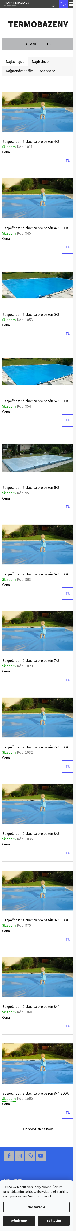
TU (67, 160)
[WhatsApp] (30, 1156)
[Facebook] (9, 1156)
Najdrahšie (40, 61)
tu (51, 1196)
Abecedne (47, 71)
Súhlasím (54, 1220)
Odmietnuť (19, 1220)
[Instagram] (19, 1156)
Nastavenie (36, 1207)
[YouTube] (41, 1156)
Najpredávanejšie (19, 71)
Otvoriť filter (38, 44)
